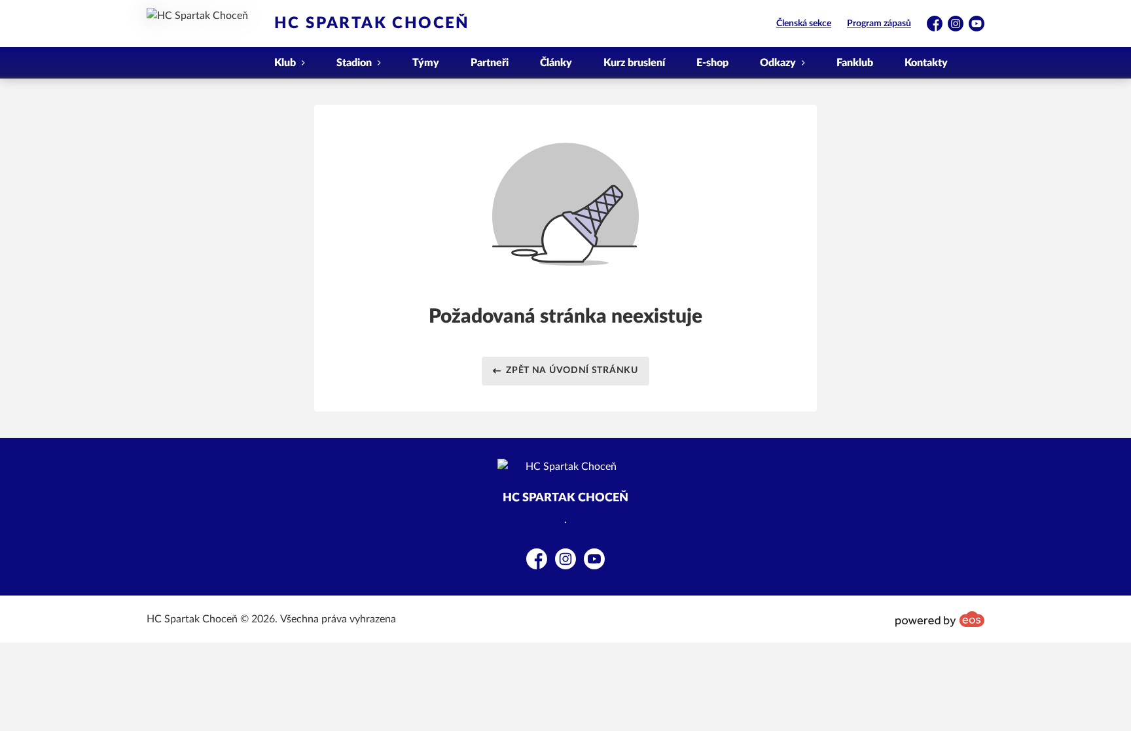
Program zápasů (879, 23)
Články (556, 63)
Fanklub (854, 63)
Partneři (490, 63)
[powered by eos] (939, 619)
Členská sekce (803, 23)
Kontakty (926, 63)
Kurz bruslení (634, 63)
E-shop (712, 63)
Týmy (425, 63)
